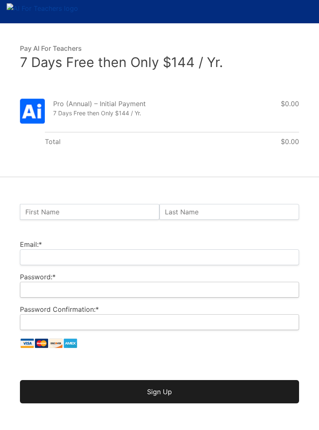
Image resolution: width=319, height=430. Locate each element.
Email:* (31, 244)
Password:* (38, 277)
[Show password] (285, 290)
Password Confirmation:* (59, 309)
